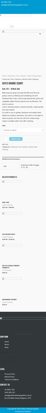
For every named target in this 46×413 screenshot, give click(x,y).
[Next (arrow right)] (42, 206)
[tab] (23, 159)
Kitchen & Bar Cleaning (30, 79)
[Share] (38, 2)
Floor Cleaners (21, 76)
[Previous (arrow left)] (4, 206)
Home (4, 76)
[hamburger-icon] (11, 26)
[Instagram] (22, 11)
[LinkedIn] (27, 11)
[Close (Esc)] (43, 2)
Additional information (11, 159)
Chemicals (11, 76)
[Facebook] (18, 11)
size (3, 125)
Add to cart (16, 139)
